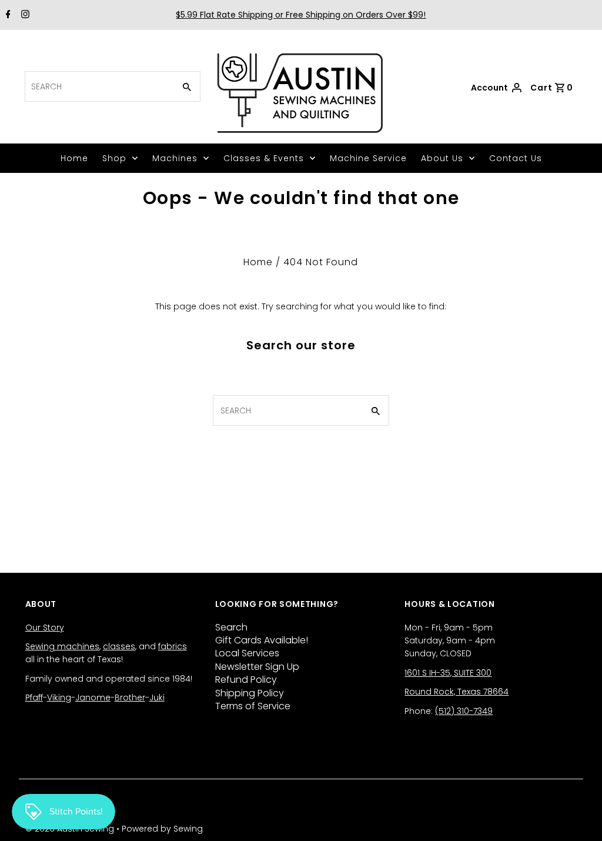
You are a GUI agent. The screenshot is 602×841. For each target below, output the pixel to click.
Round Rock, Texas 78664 (456, 692)
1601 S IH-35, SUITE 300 (447, 673)
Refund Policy (246, 679)
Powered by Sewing (162, 829)
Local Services (247, 653)
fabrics (172, 646)
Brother (130, 697)
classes (119, 646)
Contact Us (515, 158)
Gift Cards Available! (261, 640)
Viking (59, 697)
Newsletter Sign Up (257, 666)
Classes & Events (263, 158)
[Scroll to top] (578, 817)
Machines (175, 158)
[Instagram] (23, 15)
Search (231, 627)
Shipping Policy (249, 693)
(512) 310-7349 (464, 711)
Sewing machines (62, 646)
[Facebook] (7, 15)
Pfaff (34, 697)
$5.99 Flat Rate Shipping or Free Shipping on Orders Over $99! (301, 15)
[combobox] (98, 86)
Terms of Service (252, 706)
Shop (114, 158)
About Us (442, 158)
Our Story (44, 627)
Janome (93, 697)
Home (74, 158)
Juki (157, 697)
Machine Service (368, 158)
